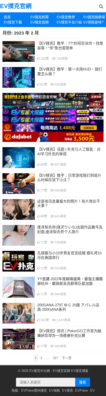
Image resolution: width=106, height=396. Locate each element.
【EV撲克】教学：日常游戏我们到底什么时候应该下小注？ (69, 177)
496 (60, 190)
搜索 (82, 382)
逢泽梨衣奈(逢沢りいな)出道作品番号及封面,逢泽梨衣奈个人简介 (70, 229)
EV (92, 390)
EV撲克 (67, 390)
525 (60, 84)
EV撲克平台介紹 (68, 22)
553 (60, 268)
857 (60, 164)
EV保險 (54, 390)
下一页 (66, 358)
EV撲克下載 (13, 22)
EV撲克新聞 (39, 17)
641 (60, 216)
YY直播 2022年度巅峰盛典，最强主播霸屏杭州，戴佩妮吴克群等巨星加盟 (70, 281)
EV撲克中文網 (39, 371)
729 (62, 58)
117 (55, 358)
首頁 (7, 17)
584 (60, 294)
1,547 (63, 320)
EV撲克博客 (79, 371)
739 (60, 242)
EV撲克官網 (16, 6)
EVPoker (81, 390)
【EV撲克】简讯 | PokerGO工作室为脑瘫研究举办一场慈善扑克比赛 (69, 333)
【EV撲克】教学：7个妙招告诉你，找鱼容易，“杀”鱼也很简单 (70, 45)
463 (60, 346)
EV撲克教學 (66, 17)
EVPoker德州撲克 (34, 390)
